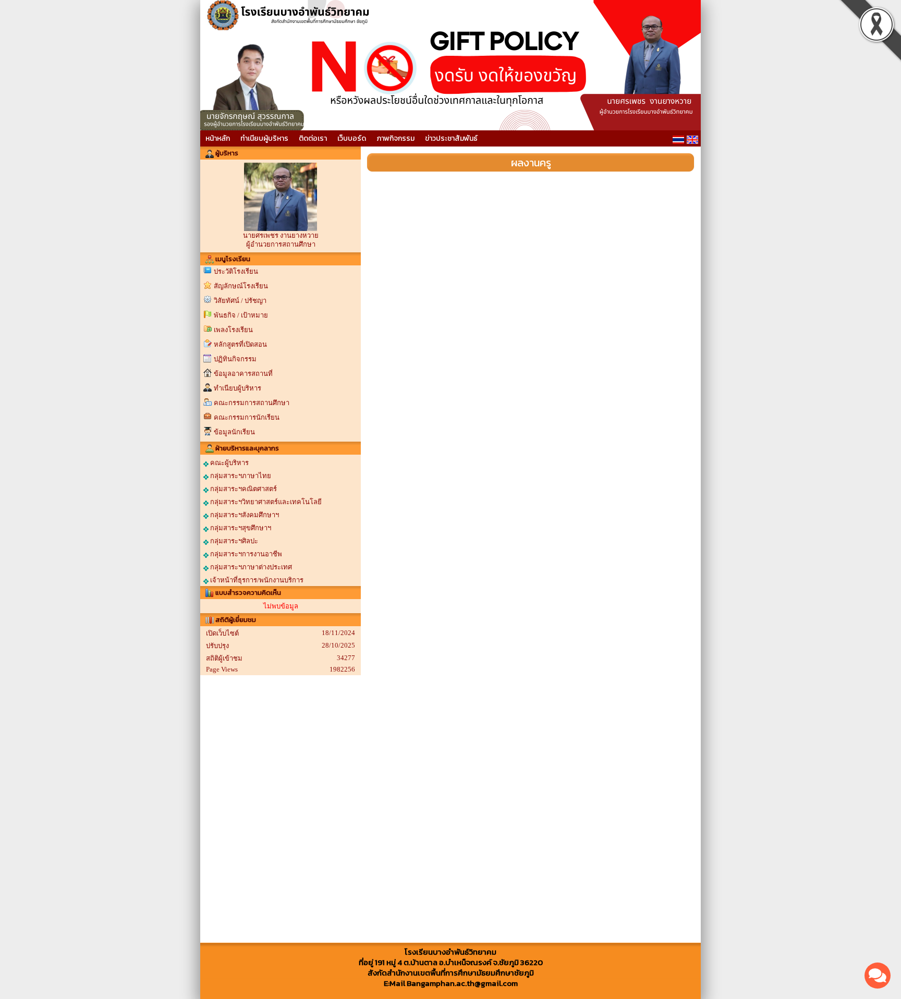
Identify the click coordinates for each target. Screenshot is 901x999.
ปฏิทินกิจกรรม (235, 359)
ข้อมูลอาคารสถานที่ (243, 373)
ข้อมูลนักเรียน (234, 432)
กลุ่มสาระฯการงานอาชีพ (245, 554)
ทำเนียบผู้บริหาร (264, 138)
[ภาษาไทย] (678, 140)
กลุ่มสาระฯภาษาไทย (240, 476)
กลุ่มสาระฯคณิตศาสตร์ (243, 489)
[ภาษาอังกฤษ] (692, 140)
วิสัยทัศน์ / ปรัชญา (240, 300)
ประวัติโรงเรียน (236, 271)
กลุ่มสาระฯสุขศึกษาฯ (240, 528)
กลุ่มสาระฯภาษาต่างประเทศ (250, 567)
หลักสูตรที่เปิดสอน (240, 344)
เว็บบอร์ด (351, 138)
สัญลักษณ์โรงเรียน (241, 286)
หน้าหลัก (217, 138)
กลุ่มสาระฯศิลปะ (233, 541)
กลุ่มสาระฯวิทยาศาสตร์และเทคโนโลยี (265, 502)
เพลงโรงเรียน (233, 330)
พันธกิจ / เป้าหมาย (241, 315)
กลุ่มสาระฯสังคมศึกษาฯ (244, 515)
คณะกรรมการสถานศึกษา (251, 403)
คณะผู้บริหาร (229, 463)
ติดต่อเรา (313, 138)
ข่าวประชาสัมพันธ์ (451, 138)
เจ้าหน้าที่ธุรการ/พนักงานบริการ (256, 580)
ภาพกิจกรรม (395, 138)
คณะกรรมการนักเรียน (246, 417)
